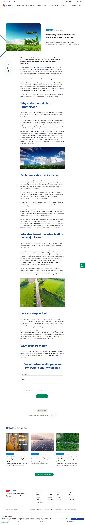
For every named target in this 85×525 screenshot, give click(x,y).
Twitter (70, 494)
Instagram (71, 499)
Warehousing (39, 492)
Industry (59, 497)
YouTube (71, 497)
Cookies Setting (70, 521)
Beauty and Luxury (61, 496)
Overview (49, 492)
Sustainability (49, 497)
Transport (38, 497)
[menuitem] (20, 5)
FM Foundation (50, 499)
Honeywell (52, 332)
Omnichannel (39, 496)
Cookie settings (32, 509)
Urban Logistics (39, 502)
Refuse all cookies (64, 518)
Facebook (71, 496)
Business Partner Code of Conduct (70, 509)
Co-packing (38, 494)
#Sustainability (42, 410)
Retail (58, 494)
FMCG (58, 492)
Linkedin (71, 492)
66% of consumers (46, 122)
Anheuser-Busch (25, 227)
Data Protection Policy (49, 509)
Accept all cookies (77, 518)
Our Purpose (49, 494)
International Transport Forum (44, 69)
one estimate (40, 133)
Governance (49, 496)
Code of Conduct (58, 509)
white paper (41, 84)
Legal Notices (39, 509)
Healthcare (59, 499)
